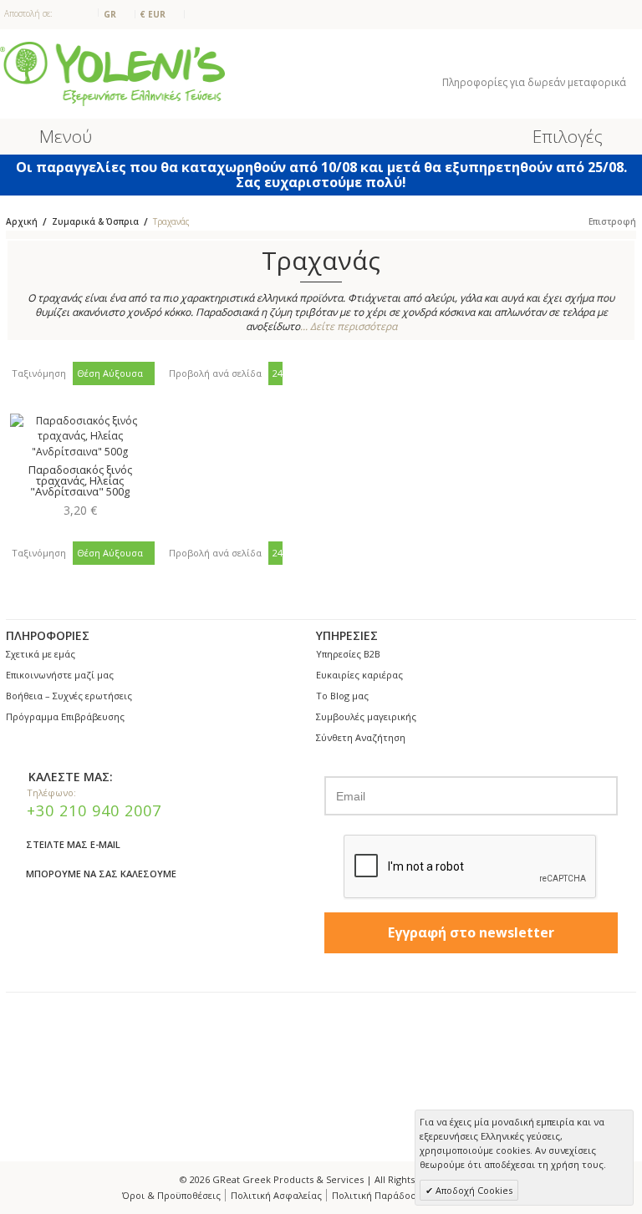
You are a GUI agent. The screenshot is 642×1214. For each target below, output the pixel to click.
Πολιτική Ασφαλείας (276, 1195)
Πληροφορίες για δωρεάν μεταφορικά (535, 82)
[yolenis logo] (112, 73)
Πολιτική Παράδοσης (379, 1195)
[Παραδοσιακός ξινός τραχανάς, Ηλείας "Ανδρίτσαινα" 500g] (80, 437)
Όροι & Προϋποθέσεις (171, 1195)
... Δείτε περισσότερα (348, 326)
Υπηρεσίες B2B (348, 654)
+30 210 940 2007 (94, 810)
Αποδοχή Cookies (472, 1190)
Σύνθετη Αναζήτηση (360, 737)
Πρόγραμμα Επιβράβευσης (65, 716)
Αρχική (22, 221)
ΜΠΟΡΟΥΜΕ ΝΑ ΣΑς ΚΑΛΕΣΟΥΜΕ (101, 873)
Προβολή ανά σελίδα (215, 373)
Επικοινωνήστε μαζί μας (60, 674)
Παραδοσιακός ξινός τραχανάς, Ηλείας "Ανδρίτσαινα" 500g (80, 480)
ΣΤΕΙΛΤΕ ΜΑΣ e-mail (73, 844)
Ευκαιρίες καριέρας (359, 674)
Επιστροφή (612, 221)
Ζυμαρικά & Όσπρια (95, 221)
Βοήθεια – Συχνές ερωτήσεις (69, 695)
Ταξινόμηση (39, 373)
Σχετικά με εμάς (40, 654)
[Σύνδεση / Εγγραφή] (550, 59)
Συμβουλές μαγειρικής (366, 716)
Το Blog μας (342, 695)
